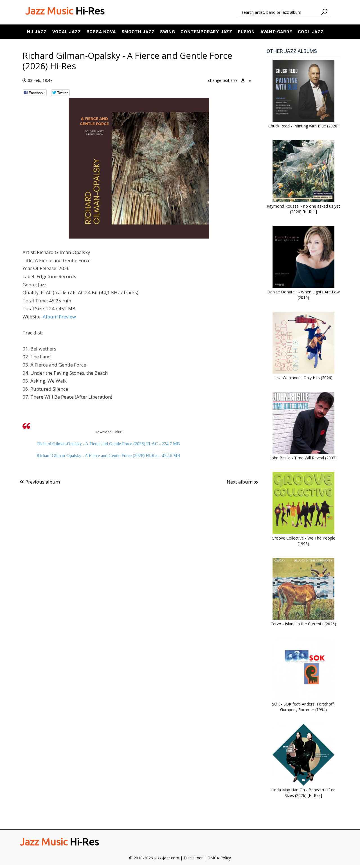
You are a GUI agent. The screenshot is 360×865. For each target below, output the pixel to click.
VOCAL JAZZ (66, 31)
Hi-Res (65, 10)
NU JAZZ (37, 31)
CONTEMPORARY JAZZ (206, 31)
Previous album (42, 482)
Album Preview (59, 316)
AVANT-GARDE (276, 31)
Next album (240, 482)
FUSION (246, 31)
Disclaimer (193, 857)
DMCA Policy (219, 857)
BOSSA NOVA (101, 31)
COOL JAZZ (311, 31)
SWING (167, 31)
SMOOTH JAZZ (138, 31)
